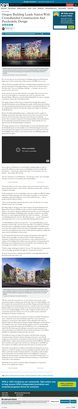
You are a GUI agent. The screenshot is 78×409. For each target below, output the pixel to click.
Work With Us (5, 396)
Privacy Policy (4, 407)
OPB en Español (62, 8)
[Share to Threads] (12, 25)
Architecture (34, 375)
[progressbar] (20, 34)
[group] (26, 34)
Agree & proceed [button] (65, 401)
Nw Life (25, 375)
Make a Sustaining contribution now (67, 384)
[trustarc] (73, 407)
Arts (21, 375)
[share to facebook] (5, 25)
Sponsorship (19, 395)
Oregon (40, 375)
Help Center (5, 395)
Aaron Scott (10, 28)
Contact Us (19, 396)
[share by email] (3, 25)
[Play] (3, 34)
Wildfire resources (21, 8)
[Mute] (42, 34)
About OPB (3, 8)
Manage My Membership (23, 393)
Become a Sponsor (40, 182)
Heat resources (12, 8)
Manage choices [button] (55, 401)
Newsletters (41, 8)
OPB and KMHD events (50, 8)
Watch (29, 8)
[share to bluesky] (7, 25)
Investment (50, 375)
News (28, 375)
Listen (34, 8)
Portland (44, 375)
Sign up (71, 27)
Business (16, 375)
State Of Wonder (9, 375)
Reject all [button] (73, 401)
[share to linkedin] (10, 25)
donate (70, 5)
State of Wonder (5, 11)
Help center (70, 8)
